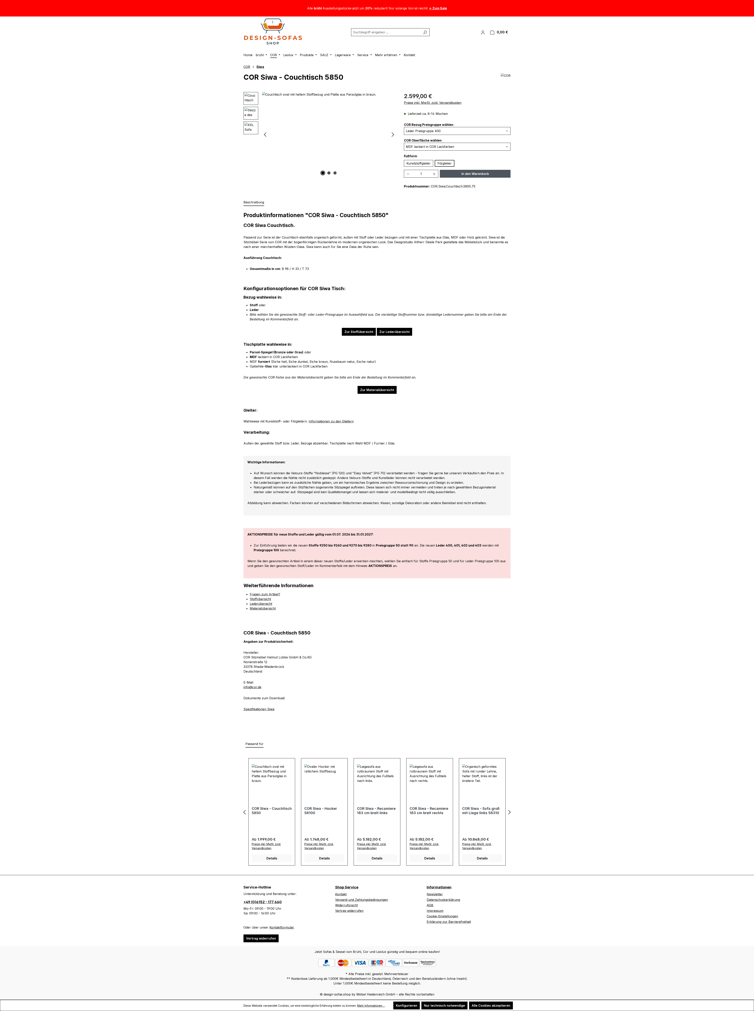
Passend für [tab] (254, 744)
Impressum (435, 911)
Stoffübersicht (260, 599)
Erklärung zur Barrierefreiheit (449, 922)
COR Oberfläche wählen (423, 140)
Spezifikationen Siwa (258, 709)
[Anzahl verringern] (408, 174)
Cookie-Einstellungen (442, 916)
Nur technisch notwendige (444, 1005)
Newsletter (435, 894)
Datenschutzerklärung (443, 900)
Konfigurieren (406, 1005)
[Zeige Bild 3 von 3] (335, 173)
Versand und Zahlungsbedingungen (361, 900)
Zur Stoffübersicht (358, 332)
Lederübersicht (261, 604)
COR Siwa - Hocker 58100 (320, 810)
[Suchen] (425, 32)
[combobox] (386, 32)
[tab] (253, 202)
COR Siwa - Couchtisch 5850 (272, 810)
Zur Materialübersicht (377, 390)
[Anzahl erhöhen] (434, 174)
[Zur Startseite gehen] (272, 31)
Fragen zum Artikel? (265, 594)
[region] (320, 134)
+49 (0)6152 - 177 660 (262, 902)
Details (271, 858)
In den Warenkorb (475, 174)
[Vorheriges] (265, 134)
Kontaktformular (281, 927)
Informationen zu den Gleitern (331, 421)
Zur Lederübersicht (394, 332)
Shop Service (346, 887)
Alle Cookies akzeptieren (491, 1005)
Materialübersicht (263, 608)
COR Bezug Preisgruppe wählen (428, 124)
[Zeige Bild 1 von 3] (322, 173)
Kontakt (341, 894)
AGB (430, 905)
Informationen (439, 887)
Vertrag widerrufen (261, 938)
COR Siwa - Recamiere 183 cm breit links (376, 810)
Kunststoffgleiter (418, 163)
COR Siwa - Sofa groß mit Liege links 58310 (481, 810)
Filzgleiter (444, 163)
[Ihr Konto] (483, 32)
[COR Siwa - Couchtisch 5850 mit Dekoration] (329, 134)
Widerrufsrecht (346, 905)
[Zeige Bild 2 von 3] (328, 173)
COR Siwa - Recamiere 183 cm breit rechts (429, 810)
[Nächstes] (393, 134)
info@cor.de (252, 687)
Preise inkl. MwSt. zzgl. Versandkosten (432, 103)
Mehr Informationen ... (371, 1005)
